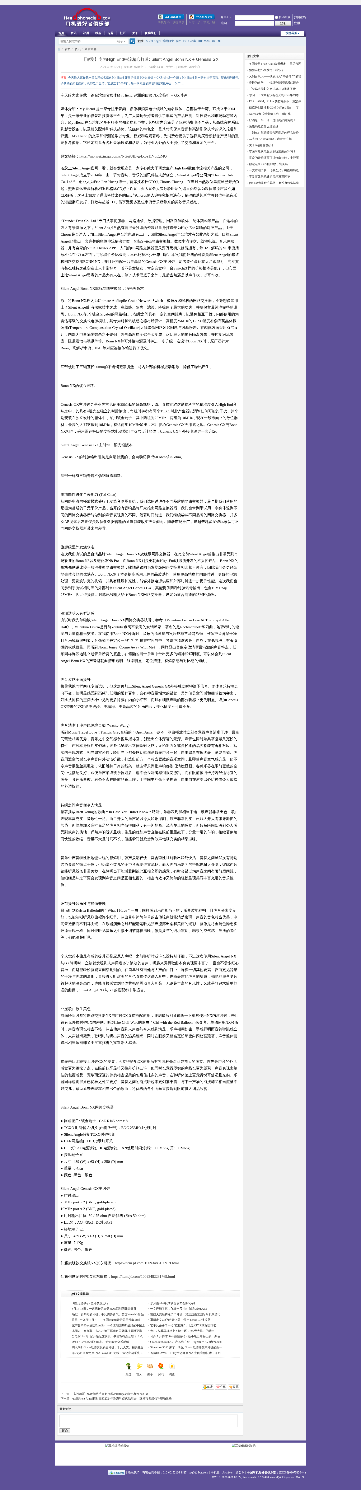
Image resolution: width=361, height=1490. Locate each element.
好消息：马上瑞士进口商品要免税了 (272, 120)
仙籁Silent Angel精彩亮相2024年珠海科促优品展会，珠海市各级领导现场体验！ (123, 1398)
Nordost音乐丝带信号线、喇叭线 (270, 114)
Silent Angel (153, 41)
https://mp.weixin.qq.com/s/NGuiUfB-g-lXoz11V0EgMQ (123, 156)
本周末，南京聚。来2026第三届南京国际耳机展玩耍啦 (107, 1330)
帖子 (120, 41)
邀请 (210, 1386)
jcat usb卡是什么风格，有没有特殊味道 (274, 182)
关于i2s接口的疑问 (261, 145)
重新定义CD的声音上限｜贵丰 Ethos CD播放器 (180, 1319)
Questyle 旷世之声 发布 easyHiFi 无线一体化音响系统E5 (107, 1353)
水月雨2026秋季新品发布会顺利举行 (173, 1303)
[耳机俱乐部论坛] (86, 27)
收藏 (236, 1386)
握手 (150, 1374)
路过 (128, 1374)
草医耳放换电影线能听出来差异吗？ (272, 151)
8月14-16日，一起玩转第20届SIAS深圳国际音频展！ (105, 1308)
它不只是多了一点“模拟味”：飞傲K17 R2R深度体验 (183, 1325)
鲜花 (161, 1374)
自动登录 (285, 17)
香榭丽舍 (168, 41)
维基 (98, 33)
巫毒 (193, 41)
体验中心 (140, 67)
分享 (223, 1386)
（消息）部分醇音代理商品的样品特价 (274, 132)
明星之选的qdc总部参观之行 (90, 1303)
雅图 (179, 41)
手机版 (215, 1472)
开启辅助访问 (305, 3)
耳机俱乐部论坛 (59, 49)
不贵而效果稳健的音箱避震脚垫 (269, 176)
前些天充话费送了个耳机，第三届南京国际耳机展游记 (185, 1314)
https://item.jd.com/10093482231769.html (143, 1276)
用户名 (225, 17)
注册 (297, 23)
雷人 (139, 1374)
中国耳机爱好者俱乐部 (261, 1472)
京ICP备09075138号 (291, 1472)
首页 (61, 33)
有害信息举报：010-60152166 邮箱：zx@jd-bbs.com (175, 1472)
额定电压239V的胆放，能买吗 (268, 164)
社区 (123, 33)
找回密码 (300, 17)
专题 (110, 33)
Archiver (227, 1472)
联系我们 (150, 33)
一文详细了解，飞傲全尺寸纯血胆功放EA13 (178, 1308)
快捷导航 (291, 33)
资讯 (73, 33)
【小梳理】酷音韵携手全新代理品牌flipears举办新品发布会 (110, 1394)
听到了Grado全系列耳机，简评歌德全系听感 (100, 1342)
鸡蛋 (172, 1374)
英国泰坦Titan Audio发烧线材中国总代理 (275, 63)
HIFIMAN (204, 41)
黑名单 (239, 1472)
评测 (86, 33)
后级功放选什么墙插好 (263, 126)
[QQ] (116, 1472)
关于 (135, 33)
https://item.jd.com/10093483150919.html (147, 1263)
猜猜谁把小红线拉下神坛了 (266, 70)
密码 (224, 23)
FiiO (186, 41)
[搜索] (132, 41)
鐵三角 (216, 41)
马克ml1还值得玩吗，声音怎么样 (270, 139)
